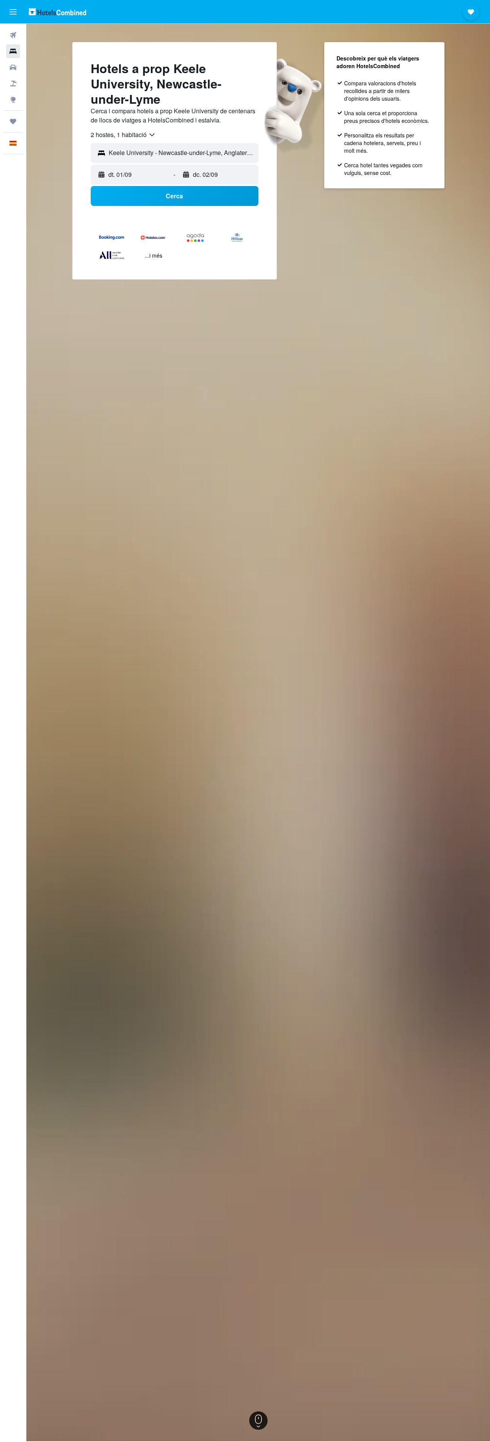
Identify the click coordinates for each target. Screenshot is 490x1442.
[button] (13, 11)
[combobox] (123, 135)
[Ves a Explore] (13, 99)
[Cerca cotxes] (13, 67)
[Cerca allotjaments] (13, 51)
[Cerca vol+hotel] (13, 83)
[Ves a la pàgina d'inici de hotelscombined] (57, 11)
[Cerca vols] (13, 35)
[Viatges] (13, 121)
